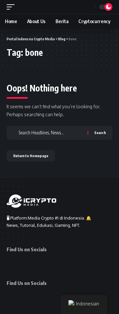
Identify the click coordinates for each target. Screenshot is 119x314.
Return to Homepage (30, 156)
